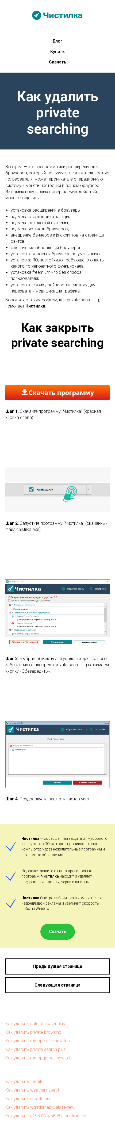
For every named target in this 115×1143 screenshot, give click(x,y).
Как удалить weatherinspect (32, 1090)
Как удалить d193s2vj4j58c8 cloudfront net (46, 1115)
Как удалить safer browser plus (35, 1023)
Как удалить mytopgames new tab (38, 1057)
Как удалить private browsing (33, 1032)
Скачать (57, 62)
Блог (57, 41)
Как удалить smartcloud (28, 1098)
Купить (57, 51)
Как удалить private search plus (35, 1049)
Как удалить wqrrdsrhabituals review (39, 1107)
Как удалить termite (24, 1081)
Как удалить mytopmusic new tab (37, 1040)
